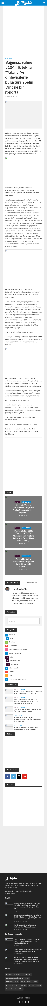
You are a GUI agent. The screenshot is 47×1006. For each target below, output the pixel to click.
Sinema (31, 985)
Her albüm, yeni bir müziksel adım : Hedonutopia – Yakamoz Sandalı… (25, 926)
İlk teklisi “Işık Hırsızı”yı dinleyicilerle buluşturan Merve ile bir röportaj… (26, 728)
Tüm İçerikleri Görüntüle (32, 582)
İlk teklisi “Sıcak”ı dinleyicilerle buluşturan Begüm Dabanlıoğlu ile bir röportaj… (23, 509)
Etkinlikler (17, 974)
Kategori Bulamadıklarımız (14, 978)
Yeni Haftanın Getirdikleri (14, 989)
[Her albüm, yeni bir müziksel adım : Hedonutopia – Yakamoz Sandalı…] (9, 927)
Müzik (17, 502)
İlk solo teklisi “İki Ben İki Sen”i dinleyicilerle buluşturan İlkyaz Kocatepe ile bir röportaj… (27, 719)
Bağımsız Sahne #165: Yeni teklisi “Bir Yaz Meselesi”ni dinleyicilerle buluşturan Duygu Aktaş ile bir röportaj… (23, 536)
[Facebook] (7, 776)
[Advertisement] (23, 31)
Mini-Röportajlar (26, 982)
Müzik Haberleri (11, 985)
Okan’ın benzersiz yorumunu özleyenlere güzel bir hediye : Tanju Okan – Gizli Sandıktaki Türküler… (27, 941)
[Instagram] (19, 776)
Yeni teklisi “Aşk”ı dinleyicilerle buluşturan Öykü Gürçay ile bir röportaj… (23, 563)
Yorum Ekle (19, 945)
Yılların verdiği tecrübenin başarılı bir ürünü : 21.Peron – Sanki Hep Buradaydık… (28, 950)
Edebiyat (9, 974)
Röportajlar (9, 58)
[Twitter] (13, 776)
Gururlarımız (27, 974)
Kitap (27, 978)
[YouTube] (24, 776)
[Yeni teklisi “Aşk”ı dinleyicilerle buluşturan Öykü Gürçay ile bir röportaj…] (9, 709)
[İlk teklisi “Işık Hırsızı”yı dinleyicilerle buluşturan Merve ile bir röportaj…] (9, 727)
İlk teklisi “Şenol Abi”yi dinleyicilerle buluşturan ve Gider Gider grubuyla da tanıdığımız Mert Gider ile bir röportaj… (27, 959)
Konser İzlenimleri (12, 982)
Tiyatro (38, 985)
